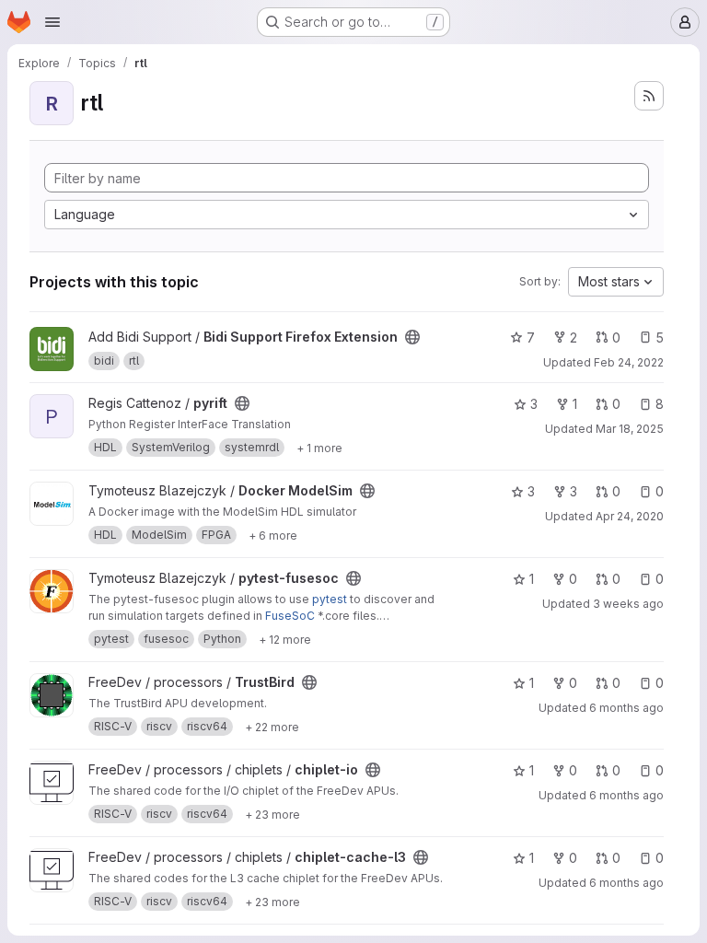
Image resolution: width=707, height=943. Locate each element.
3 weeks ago (628, 604)
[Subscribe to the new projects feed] (649, 96)
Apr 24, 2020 (630, 516)
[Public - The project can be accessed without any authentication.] (412, 337)
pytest (329, 599)
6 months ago (626, 708)
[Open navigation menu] (52, 22)
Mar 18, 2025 (630, 429)
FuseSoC (290, 616)
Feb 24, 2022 (629, 362)
